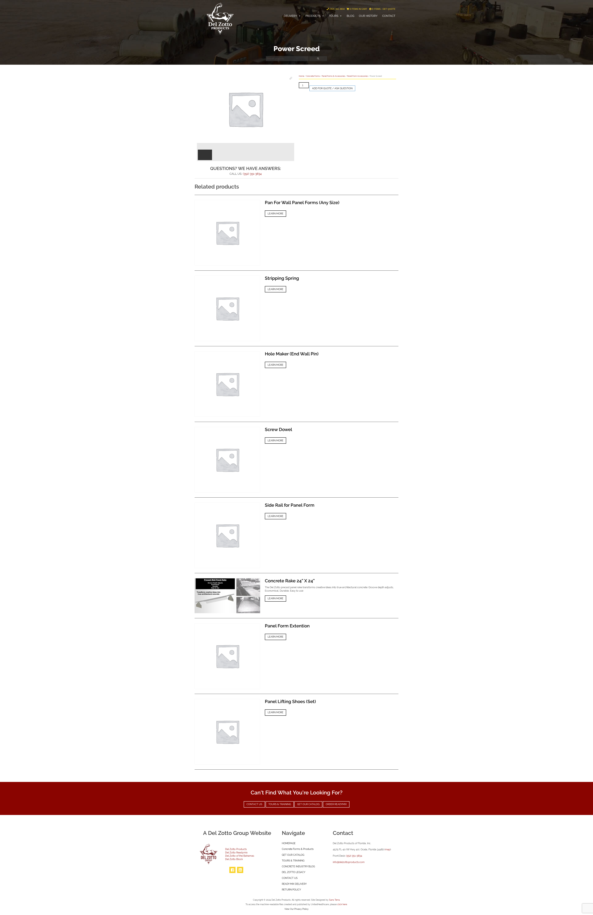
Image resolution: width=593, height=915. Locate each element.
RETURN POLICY (291, 889)
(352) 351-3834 (337, 9)
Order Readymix (336, 804)
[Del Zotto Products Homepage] (220, 18)
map (387, 849)
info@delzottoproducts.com (349, 862)
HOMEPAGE (289, 843)
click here (342, 904)
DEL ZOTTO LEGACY (293, 872)
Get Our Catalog (308, 804)
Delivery (290, 15)
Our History (368, 15)
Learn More (275, 213)
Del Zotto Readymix (236, 852)
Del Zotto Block (234, 859)
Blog (350, 15)
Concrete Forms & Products (298, 849)
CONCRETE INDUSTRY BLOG (298, 866)
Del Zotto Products (236, 849)
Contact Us (254, 804)
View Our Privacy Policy (296, 909)
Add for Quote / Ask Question (332, 88)
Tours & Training (279, 804)
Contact (388, 15)
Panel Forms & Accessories (333, 76)
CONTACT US (290, 878)
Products (313, 15)
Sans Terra (334, 899)
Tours (333, 15)
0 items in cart (358, 9)
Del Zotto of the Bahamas (239, 855)
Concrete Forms (313, 76)
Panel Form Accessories (357, 76)
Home (301, 76)
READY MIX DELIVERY (294, 883)
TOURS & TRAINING (293, 860)
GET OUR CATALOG (293, 854)
